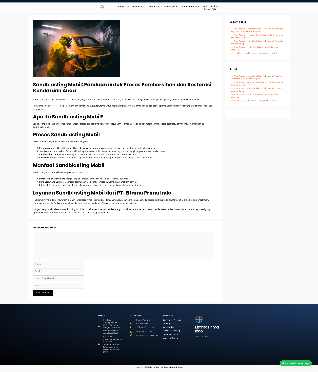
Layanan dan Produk (167, 6)
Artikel (214, 6)
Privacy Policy (211, 9)
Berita (206, 6)
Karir (198, 6)
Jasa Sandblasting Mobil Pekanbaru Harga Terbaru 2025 (253, 53)
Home (121, 6)
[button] (134, 6)
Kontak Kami (188, 6)
